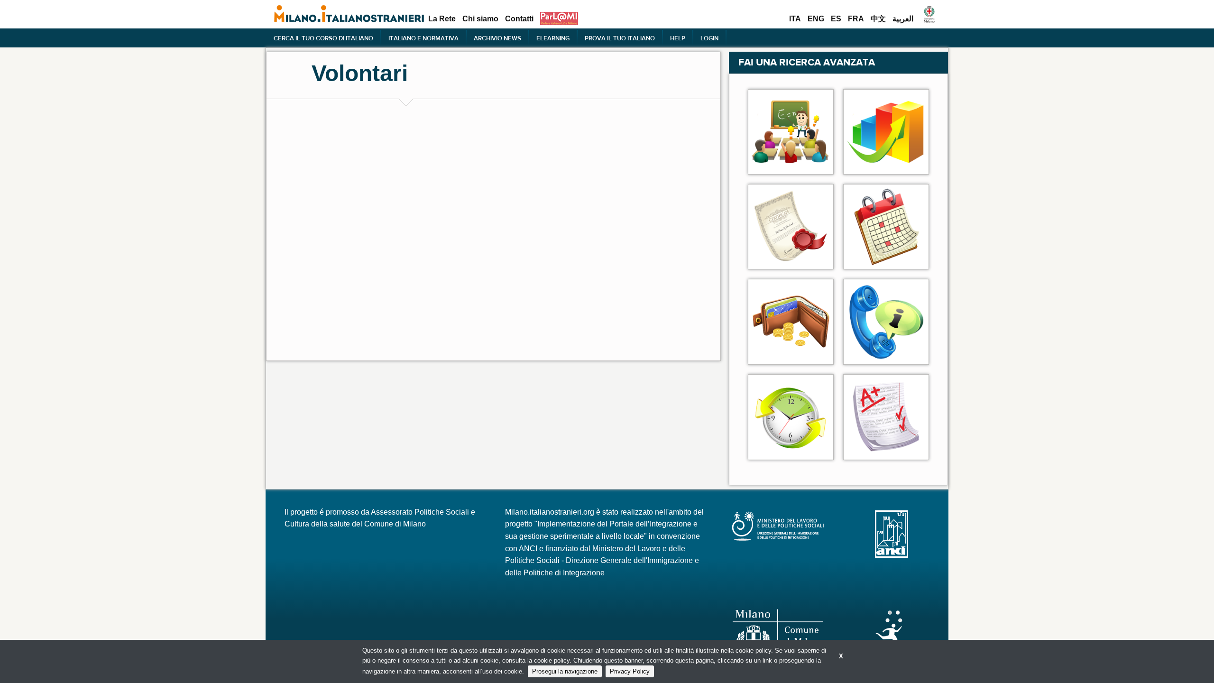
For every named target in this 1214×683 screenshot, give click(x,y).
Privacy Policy (630, 671)
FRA (856, 19)
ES (836, 19)
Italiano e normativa (423, 38)
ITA (795, 19)
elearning (553, 38)
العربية (902, 19)
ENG (816, 19)
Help (677, 38)
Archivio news (497, 38)
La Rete (442, 19)
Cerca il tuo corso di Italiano (323, 38)
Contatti (519, 19)
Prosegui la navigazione (565, 671)
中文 (878, 19)
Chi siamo (480, 19)
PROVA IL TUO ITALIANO (620, 38)
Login (709, 38)
